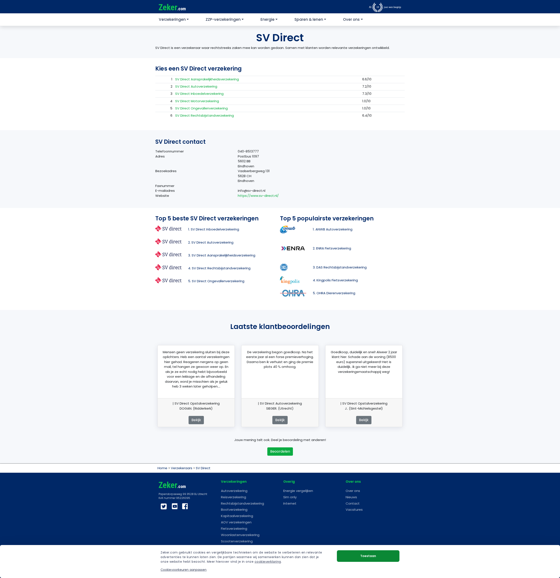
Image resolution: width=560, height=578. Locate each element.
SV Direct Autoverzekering (196, 86)
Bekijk (196, 419)
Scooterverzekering (237, 541)
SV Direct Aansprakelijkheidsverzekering (207, 79)
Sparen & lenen (308, 19)
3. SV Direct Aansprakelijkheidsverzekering (221, 255)
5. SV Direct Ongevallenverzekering (216, 281)
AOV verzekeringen (236, 522)
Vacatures (354, 509)
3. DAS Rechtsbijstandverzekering (340, 267)
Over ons (351, 19)
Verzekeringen (172, 19)
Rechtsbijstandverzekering (242, 503)
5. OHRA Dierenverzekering (334, 293)
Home (162, 468)
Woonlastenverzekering (240, 535)
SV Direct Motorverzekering (197, 101)
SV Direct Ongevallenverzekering (201, 108)
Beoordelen (280, 451)
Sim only (290, 497)
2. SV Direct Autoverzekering (210, 242)
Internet (289, 503)
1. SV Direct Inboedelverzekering (213, 229)
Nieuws (351, 497)
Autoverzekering (234, 490)
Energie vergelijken (298, 490)
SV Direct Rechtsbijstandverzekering (204, 115)
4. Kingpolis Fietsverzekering (335, 280)
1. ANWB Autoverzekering (332, 229)
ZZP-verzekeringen (223, 19)
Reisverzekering (233, 497)
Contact (353, 503)
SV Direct (203, 468)
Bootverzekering (234, 509)
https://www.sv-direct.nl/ (258, 195)
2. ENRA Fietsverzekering (332, 248)
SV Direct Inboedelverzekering (199, 93)
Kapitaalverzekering (237, 516)
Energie (268, 19)
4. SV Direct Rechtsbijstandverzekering (219, 268)
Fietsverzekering (234, 528)
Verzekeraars (181, 468)
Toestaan (368, 556)
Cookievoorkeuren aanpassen (184, 570)
